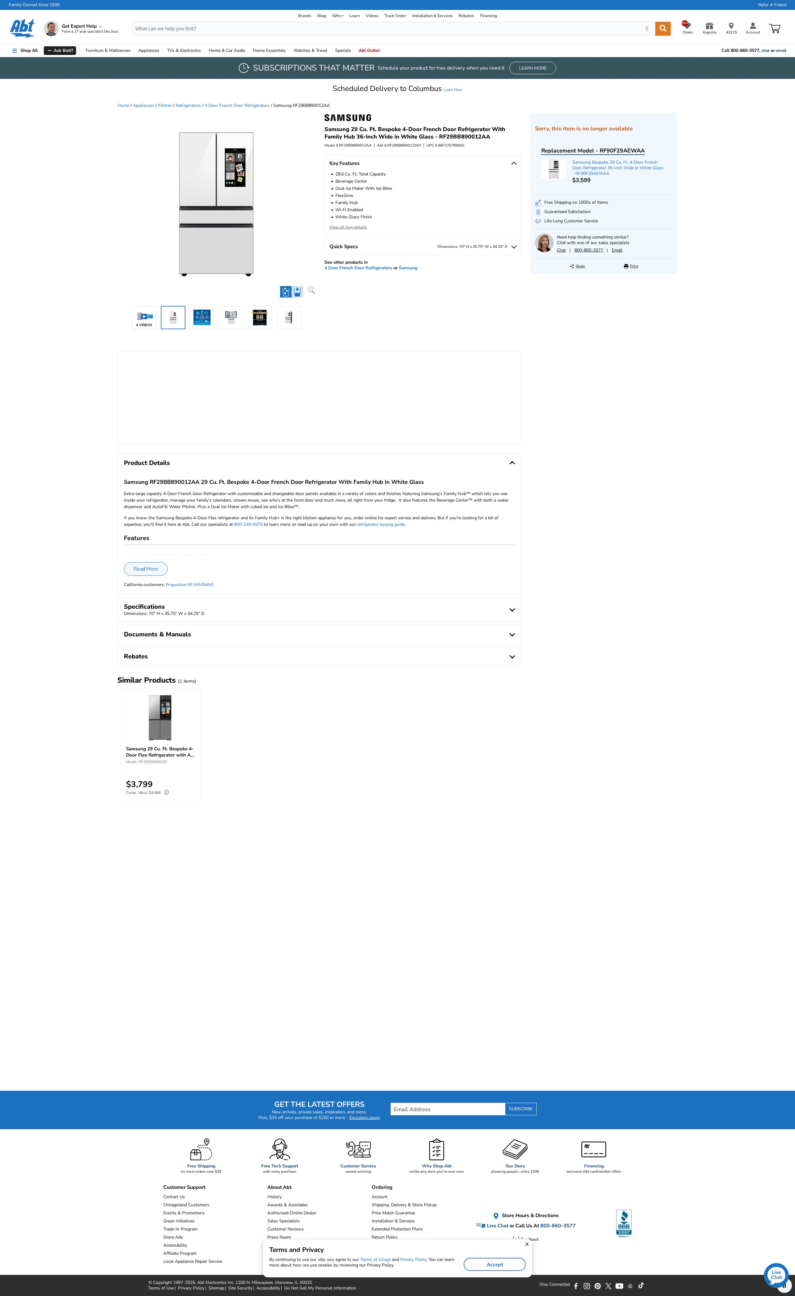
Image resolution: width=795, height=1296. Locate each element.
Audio (227, 50)
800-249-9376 (248, 524)
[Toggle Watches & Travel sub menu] (330, 50)
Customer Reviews (285, 1229)
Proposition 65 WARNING (190, 585)
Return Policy (385, 1237)
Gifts (336, 16)
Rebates (466, 16)
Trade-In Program (180, 1229)
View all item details (348, 227)
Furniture (108, 50)
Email (617, 250)
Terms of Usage (375, 1259)
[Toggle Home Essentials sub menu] (288, 50)
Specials (343, 50)
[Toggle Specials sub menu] (353, 50)
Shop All (29, 50)
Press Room (279, 1237)
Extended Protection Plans (397, 1229)
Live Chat (497, 1225)
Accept (495, 1264)
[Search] (663, 29)
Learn (354, 16)
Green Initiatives (178, 1221)
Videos (372, 16)
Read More (146, 569)
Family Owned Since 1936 (34, 5)
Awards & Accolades (287, 1205)
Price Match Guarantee (393, 1213)
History (274, 1197)
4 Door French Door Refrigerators (237, 105)
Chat (561, 250)
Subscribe (521, 1109)
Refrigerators (188, 105)
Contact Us (174, 1197)
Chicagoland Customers (186, 1205)
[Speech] (647, 29)
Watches (310, 50)
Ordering (382, 1187)
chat (765, 50)
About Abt (279, 1187)
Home (269, 50)
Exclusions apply (364, 1118)
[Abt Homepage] (22, 28)
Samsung (408, 268)
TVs (184, 50)
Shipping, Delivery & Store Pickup (404, 1205)
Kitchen (165, 105)
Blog (321, 16)
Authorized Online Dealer (291, 1213)
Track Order (395, 16)
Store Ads (173, 1237)
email (781, 50)
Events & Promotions (184, 1213)
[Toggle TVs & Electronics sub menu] (203, 50)
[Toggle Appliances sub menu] (162, 50)
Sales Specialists (283, 1221)
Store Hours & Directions (530, 1215)
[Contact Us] (544, 251)
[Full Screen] (311, 290)
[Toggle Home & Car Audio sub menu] (248, 50)
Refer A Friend (772, 5)
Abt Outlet (369, 50)
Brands (304, 16)
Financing (488, 16)
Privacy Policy (413, 1259)
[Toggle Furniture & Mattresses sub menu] (133, 50)
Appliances (148, 50)
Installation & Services (432, 16)
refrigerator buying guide (381, 524)
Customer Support (184, 1187)
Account (380, 1197)
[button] (397, 88)
